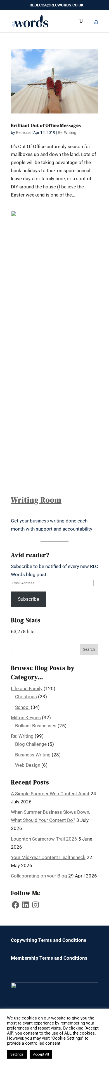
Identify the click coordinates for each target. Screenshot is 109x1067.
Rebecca (23, 132)
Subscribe (28, 599)
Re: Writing (67, 132)
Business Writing (33, 755)
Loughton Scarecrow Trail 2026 (44, 839)
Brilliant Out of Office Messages (46, 125)
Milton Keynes (26, 717)
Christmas (26, 696)
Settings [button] (16, 1054)
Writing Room (36, 500)
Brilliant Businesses (35, 725)
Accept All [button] (41, 1054)
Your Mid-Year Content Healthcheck (48, 857)
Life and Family (26, 688)
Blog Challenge (31, 744)
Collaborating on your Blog (39, 876)
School (22, 707)
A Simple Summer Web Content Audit (50, 793)
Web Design (27, 765)
